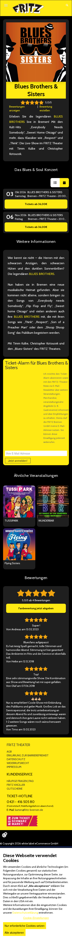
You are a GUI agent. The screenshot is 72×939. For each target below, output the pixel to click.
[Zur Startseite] (28, 8)
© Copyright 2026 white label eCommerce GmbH (29, 843)
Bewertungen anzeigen (17, 108)
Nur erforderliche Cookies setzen (25, 926)
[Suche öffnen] (67, 5)
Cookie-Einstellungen (36, 917)
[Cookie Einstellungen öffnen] (4, 834)
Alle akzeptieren (14, 932)
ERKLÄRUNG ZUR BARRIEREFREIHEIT (28, 755)
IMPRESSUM (14, 767)
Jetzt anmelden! (17, 461)
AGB (9, 751)
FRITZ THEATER (18, 745)
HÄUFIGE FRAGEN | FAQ (20, 781)
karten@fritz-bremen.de (29, 810)
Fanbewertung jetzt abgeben (36, 608)
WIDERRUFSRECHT (18, 763)
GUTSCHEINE (14, 788)
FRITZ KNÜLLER (16, 785)
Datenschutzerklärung (25, 912)
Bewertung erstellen (46, 108)
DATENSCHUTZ (16, 759)
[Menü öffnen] (6, 5)
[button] (55, 182)
